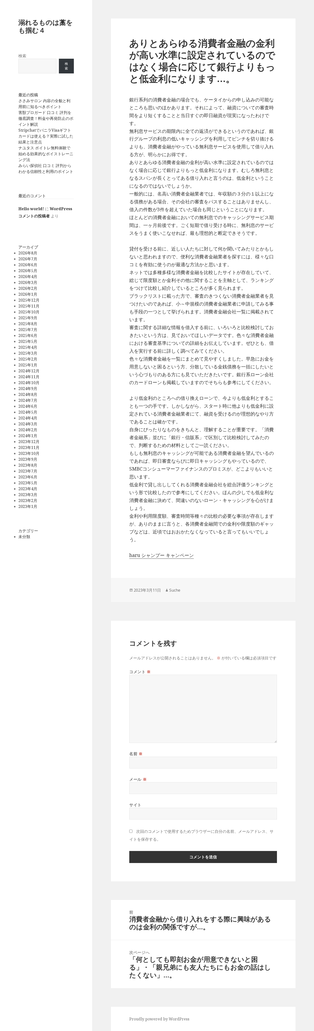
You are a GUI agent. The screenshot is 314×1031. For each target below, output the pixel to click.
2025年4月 (27, 347)
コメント (140, 671)
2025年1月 (27, 365)
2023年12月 (28, 441)
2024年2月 (27, 429)
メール (138, 779)
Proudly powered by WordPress (159, 1019)
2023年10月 (28, 453)
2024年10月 (28, 382)
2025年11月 (28, 306)
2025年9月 (27, 317)
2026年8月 (27, 253)
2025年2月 (27, 359)
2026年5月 (27, 270)
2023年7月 (27, 471)
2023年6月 (27, 477)
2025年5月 (27, 341)
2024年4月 (27, 418)
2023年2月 (27, 500)
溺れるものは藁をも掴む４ (45, 26)
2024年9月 (27, 388)
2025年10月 (28, 312)
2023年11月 (28, 447)
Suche (174, 590)
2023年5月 (27, 483)
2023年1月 (27, 506)
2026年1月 (27, 294)
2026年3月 (27, 282)
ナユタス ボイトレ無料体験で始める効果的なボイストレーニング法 (45, 153)
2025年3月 (27, 353)
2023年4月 (27, 488)
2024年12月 (28, 371)
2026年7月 (27, 259)
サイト (135, 805)
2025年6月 (27, 335)
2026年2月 (27, 288)
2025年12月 (28, 300)
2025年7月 (27, 329)
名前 (136, 753)
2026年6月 (27, 264)
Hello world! (31, 208)
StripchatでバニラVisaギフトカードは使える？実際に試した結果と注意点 (45, 136)
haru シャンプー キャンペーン (161, 555)
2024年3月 (27, 424)
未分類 (24, 536)
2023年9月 (27, 459)
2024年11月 (28, 376)
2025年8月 (27, 323)
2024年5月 (27, 412)
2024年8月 (27, 394)
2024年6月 (27, 406)
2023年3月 (27, 494)
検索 (22, 55)
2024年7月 (27, 400)
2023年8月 (27, 465)
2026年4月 (27, 276)
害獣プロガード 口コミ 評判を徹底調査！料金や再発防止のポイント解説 (45, 118)
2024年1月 (27, 435)
